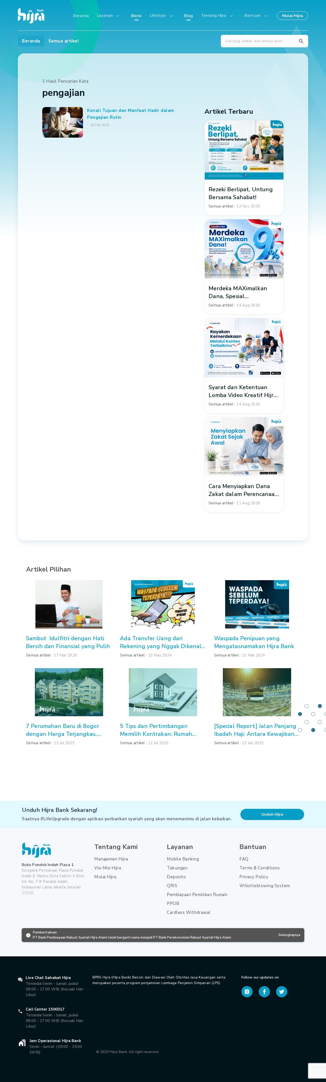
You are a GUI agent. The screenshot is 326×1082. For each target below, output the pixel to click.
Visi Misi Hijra (107, 868)
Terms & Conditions (259, 868)
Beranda (81, 15)
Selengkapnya (289, 935)
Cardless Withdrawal (189, 912)
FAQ (244, 859)
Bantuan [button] (253, 15)
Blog (188, 15)
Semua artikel (63, 41)
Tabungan (177, 868)
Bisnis (136, 15)
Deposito (176, 877)
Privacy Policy (253, 877)
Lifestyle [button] (158, 15)
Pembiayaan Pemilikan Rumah (197, 895)
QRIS (172, 886)
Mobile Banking (183, 859)
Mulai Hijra (105, 877)
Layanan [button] (105, 15)
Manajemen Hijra (111, 859)
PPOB (173, 903)
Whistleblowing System (264, 886)
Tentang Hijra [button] (214, 15)
